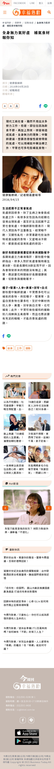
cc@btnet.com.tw (26, 709)
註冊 (49, 3)
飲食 (10, 348)
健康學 (18, 22)
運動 (28, 348)
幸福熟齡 (6, 22)
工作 (19, 348)
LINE (32, 3)
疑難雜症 (29, 22)
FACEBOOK (20, 3)
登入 (41, 3)
